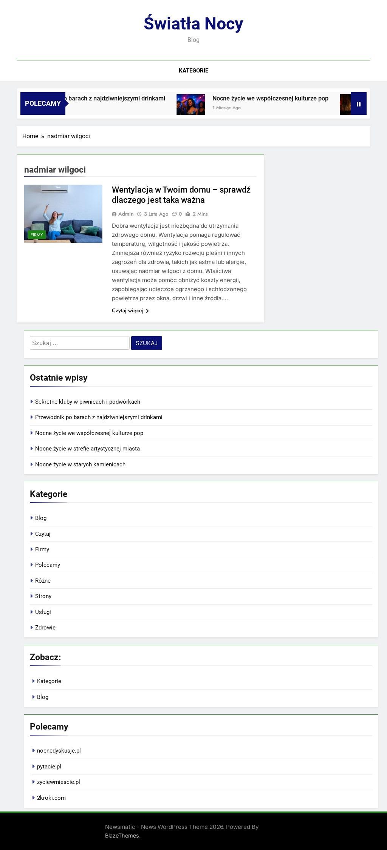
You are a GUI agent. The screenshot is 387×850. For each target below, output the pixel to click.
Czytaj (43, 534)
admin (126, 214)
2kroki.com (51, 797)
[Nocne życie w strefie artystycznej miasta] (345, 108)
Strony (43, 596)
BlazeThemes (122, 835)
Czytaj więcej (128, 310)
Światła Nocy (193, 24)
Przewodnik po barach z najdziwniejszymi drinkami (87, 98)
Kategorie (193, 70)
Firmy (37, 234)
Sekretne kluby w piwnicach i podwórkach (87, 401)
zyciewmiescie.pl (58, 782)
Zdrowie (45, 627)
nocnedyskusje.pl (59, 750)
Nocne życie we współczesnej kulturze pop (262, 98)
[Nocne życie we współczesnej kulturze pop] (182, 108)
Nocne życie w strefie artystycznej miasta (87, 448)
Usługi (43, 612)
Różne (43, 580)
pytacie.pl (49, 766)
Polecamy (47, 565)
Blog (40, 518)
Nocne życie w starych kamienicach (80, 464)
